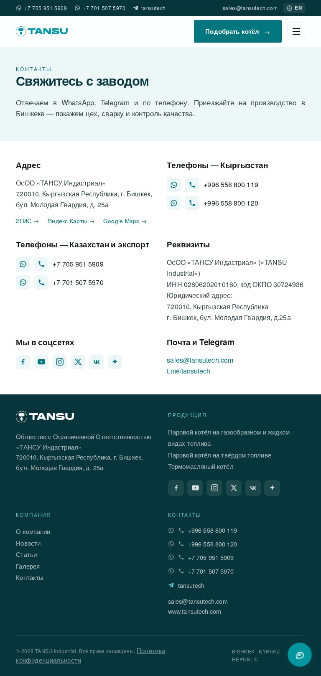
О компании (33, 531)
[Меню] (296, 31)
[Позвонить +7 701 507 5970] (41, 282)
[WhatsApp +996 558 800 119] (174, 185)
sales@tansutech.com (250, 7)
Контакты (29, 577)
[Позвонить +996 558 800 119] (192, 185)
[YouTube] (41, 362)
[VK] (96, 362)
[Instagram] (60, 362)
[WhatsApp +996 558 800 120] (174, 203)
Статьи (26, 554)
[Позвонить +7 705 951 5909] (41, 264)
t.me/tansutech (188, 371)
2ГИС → (27, 221)
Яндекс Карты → (71, 221)
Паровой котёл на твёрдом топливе (219, 454)
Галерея (28, 566)
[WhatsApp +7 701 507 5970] (77, 8)
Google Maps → (125, 221)
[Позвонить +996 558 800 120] (192, 203)
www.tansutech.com (194, 611)
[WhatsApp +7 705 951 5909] (19, 8)
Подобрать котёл (237, 31)
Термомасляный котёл (201, 466)
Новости (28, 543)
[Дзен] (115, 362)
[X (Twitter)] (78, 362)
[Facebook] (23, 362)
